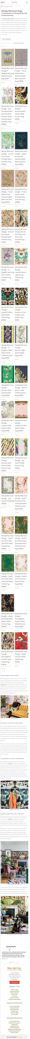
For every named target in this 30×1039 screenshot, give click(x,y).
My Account (14, 994)
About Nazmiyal (14, 993)
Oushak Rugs (14, 1011)
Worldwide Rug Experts (14, 1031)
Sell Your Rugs (14, 989)
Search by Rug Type (14, 1027)
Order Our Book (14, 1032)
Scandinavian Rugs (14, 1006)
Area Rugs (14, 996)
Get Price (3, 82)
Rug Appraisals (14, 1026)
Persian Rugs (14, 1014)
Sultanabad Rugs (14, 1009)
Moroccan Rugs (14, 1012)
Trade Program (14, 982)
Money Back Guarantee (14, 1023)
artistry (10, 763)
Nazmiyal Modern (14, 1008)
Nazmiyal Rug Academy (14, 999)
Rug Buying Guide (14, 991)
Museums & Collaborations (14, 1029)
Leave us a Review (14, 997)
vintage (10, 819)
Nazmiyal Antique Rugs (8, 18)
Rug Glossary (14, 1024)
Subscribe (19, 1037)
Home (2, 6)
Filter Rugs (7, 39)
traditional (3, 684)
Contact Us (14, 979)
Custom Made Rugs (14, 1021)
